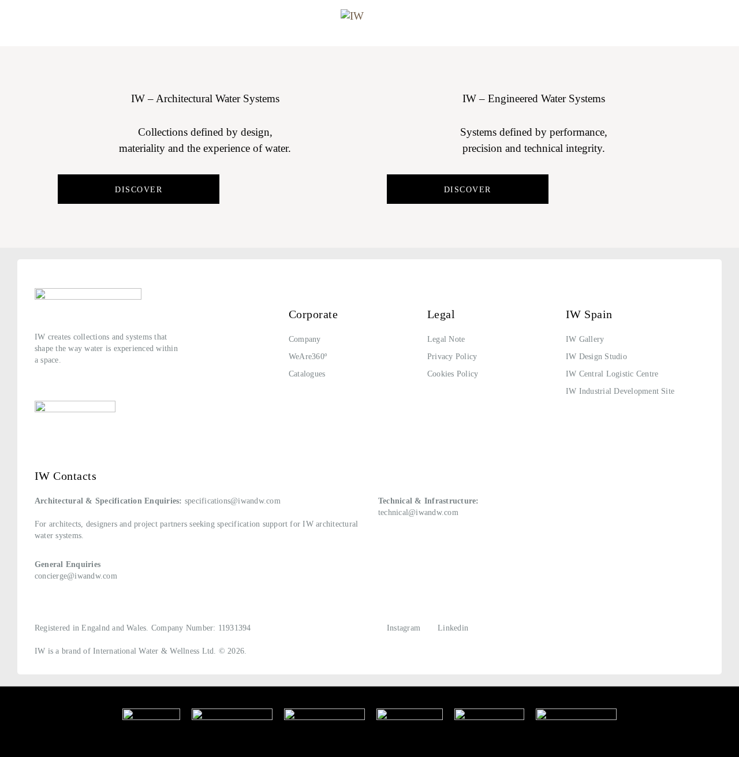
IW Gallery (585, 339)
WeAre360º (308, 356)
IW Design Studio (596, 356)
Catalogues (307, 374)
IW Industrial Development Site (620, 391)
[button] (19, 19)
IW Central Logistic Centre (612, 374)
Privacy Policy (452, 356)
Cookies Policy (452, 374)
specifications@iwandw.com (233, 501)
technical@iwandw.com (418, 512)
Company (305, 339)
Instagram (403, 628)
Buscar (710, 19)
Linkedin (453, 628)
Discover (138, 189)
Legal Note (446, 339)
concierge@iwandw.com (76, 576)
